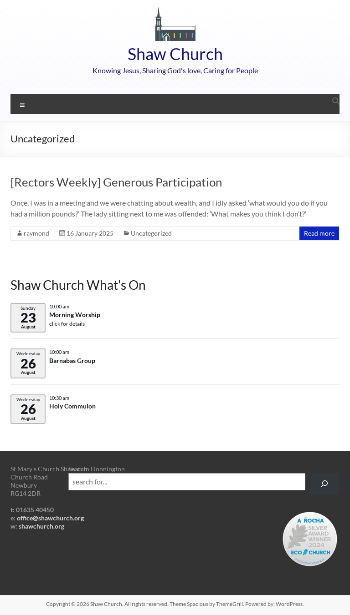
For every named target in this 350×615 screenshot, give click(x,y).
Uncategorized (151, 233)
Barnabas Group (72, 360)
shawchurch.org (41, 526)
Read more (319, 233)
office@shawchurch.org (50, 518)
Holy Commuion (72, 406)
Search (78, 469)
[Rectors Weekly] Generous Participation (116, 182)
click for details (67, 324)
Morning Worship (74, 314)
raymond (36, 233)
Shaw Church (175, 54)
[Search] (325, 483)
